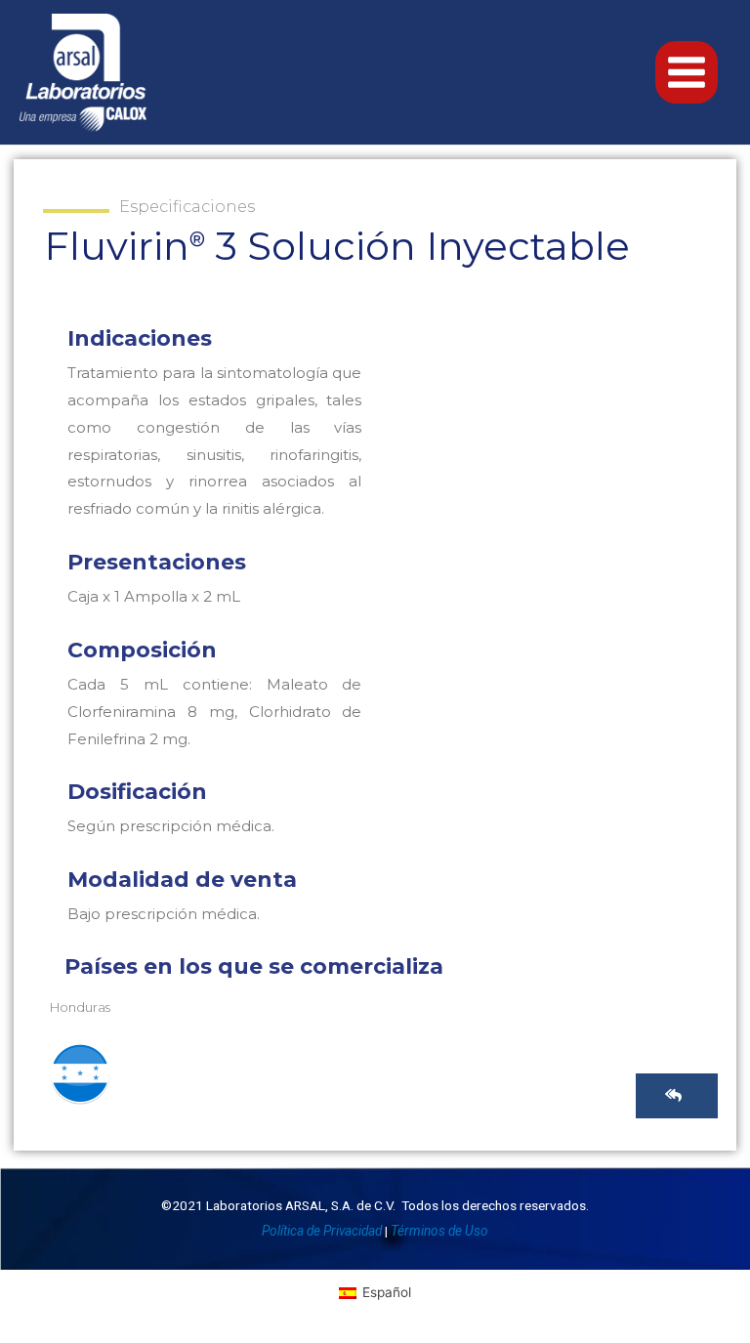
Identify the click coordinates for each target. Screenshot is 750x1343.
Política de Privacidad (322, 1230)
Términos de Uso (439, 1230)
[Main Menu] (687, 73)
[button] (677, 1095)
